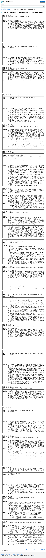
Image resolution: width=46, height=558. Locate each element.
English (3, 4)
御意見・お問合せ (3, 554)
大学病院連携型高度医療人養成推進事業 (30, 8)
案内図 (33, 555)
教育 (4, 8)
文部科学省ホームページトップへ (32, 549)
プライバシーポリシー (8, 554)
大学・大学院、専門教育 (9, 8)
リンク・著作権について (13, 554)
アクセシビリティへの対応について (20, 554)
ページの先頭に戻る (42, 549)
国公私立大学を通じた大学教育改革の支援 (18, 8)
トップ (2, 8)
